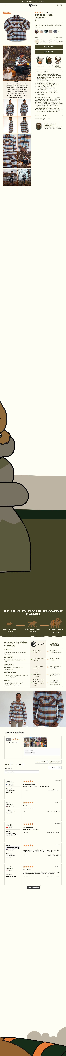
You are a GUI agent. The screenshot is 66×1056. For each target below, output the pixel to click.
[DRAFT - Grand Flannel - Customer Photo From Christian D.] (26, 744)
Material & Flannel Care (42, 115)
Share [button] (26, 790)
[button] (57, 790)
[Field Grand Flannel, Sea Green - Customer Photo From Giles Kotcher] (38, 744)
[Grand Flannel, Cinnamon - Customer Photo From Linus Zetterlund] (44, 739)
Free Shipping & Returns (43, 119)
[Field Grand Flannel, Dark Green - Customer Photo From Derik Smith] (32, 739)
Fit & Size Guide (58, 37)
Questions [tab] (19, 764)
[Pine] (46, 31)
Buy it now (49, 52)
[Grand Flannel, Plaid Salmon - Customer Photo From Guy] (26, 739)
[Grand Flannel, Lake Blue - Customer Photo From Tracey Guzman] (44, 744)
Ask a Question (42, 762)
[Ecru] (41, 31)
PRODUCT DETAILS (41, 71)
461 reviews (50, 12)
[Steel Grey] (55, 31)
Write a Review (56, 762)
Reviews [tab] (7, 764)
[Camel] (50, 31)
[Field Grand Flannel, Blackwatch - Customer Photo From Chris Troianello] (32, 744)
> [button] (33, 887)
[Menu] (5, 5)
